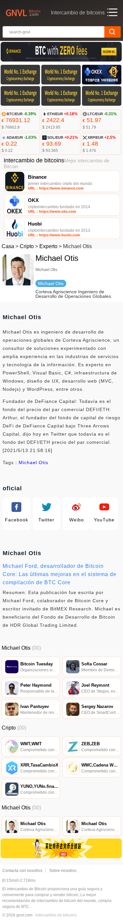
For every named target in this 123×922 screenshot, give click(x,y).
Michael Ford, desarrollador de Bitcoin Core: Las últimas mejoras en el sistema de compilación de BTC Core (59, 574)
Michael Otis (33, 462)
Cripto (27, 246)
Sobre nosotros (62, 871)
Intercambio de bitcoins (56, 915)
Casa (8, 246)
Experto (48, 246)
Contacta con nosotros (22, 871)
